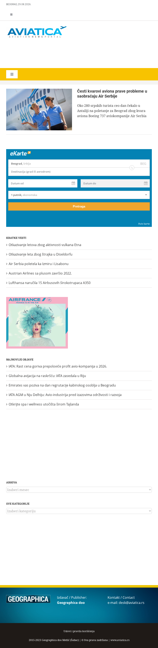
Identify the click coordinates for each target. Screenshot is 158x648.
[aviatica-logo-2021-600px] (37, 26)
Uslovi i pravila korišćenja (79, 631)
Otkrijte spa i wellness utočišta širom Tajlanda (44, 404)
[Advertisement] (65, 53)
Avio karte (144, 223)
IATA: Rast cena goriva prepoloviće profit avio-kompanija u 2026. (58, 366)
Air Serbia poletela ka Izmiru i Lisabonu (39, 264)
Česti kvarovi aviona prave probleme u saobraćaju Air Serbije (112, 94)
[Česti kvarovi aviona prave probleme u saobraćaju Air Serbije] (39, 109)
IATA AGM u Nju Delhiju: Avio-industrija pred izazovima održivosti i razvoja (65, 394)
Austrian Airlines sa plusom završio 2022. (40, 273)
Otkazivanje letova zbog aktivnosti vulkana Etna (45, 245)
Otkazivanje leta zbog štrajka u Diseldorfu (40, 254)
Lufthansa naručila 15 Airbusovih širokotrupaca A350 (50, 282)
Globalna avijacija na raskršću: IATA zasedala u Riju (47, 375)
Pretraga (79, 206)
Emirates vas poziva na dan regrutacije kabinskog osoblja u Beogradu (62, 385)
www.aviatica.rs (119, 640)
